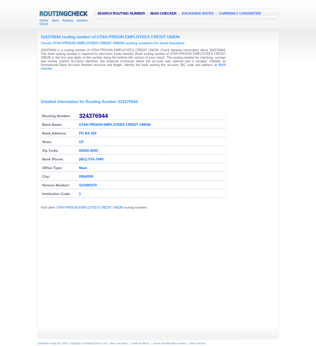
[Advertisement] (130, 85)
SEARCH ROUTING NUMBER (121, 13)
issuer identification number (169, 343)
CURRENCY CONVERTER (240, 13)
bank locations (140, 343)
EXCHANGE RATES (198, 13)
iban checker (198, 343)
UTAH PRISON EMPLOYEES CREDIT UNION (89, 207)
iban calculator (119, 343)
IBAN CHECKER (163, 13)
